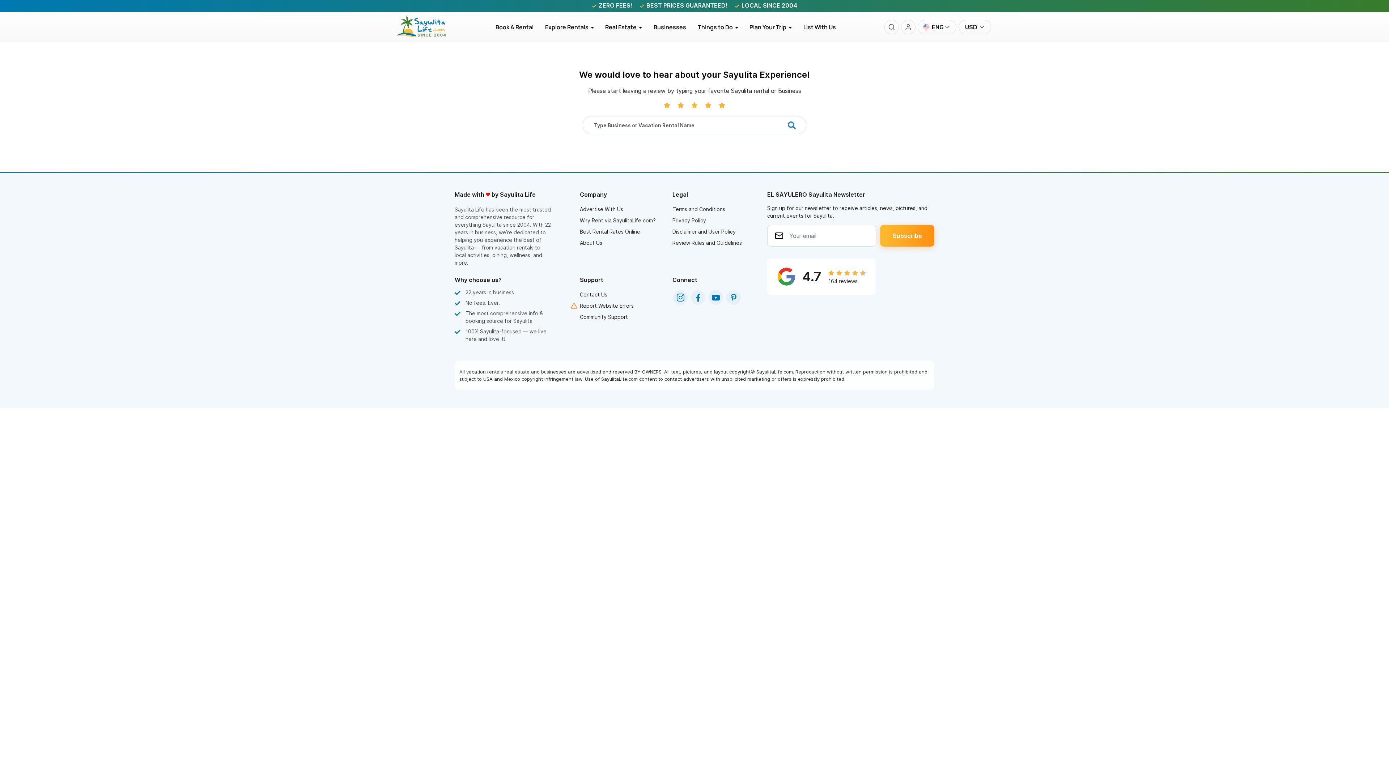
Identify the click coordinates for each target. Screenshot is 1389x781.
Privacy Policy (689, 220)
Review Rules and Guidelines (707, 243)
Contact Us (593, 294)
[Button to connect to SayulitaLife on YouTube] (716, 297)
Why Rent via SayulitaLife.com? (618, 220)
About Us (591, 243)
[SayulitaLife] (425, 35)
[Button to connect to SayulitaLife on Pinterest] (733, 297)
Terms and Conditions (698, 209)
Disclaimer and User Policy (704, 232)
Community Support (604, 317)
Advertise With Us (601, 209)
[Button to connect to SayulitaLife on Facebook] (698, 297)
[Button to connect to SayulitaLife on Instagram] (680, 297)
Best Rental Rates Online (610, 232)
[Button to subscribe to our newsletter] (907, 236)
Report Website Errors (607, 306)
